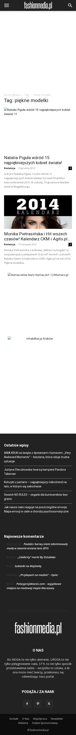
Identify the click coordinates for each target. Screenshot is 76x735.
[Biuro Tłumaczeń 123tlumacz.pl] (38, 298)
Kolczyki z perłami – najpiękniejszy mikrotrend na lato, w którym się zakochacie (35, 484)
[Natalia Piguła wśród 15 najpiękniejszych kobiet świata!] (38, 130)
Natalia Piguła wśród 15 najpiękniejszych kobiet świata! (33, 160)
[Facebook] (27, 704)
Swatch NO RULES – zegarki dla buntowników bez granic (36, 497)
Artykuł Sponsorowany (45, 723)
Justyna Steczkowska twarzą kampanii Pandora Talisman (35, 471)
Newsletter (57, 718)
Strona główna (12, 95)
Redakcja (9, 168)
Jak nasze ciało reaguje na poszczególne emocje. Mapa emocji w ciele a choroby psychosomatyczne (36, 509)
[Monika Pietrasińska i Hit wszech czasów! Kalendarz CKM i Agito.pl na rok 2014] (38, 212)
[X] (49, 704)
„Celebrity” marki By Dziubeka (36, 557)
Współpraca (40, 718)
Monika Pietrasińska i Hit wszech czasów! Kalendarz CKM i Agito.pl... (37, 236)
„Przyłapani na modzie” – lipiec (38, 575)
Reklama (23, 723)
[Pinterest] (38, 704)
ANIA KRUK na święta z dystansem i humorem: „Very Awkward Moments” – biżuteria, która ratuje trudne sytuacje (37, 457)
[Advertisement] (38, 53)
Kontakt (14, 718)
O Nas (25, 718)
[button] (6, 5)
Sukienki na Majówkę (28, 566)
